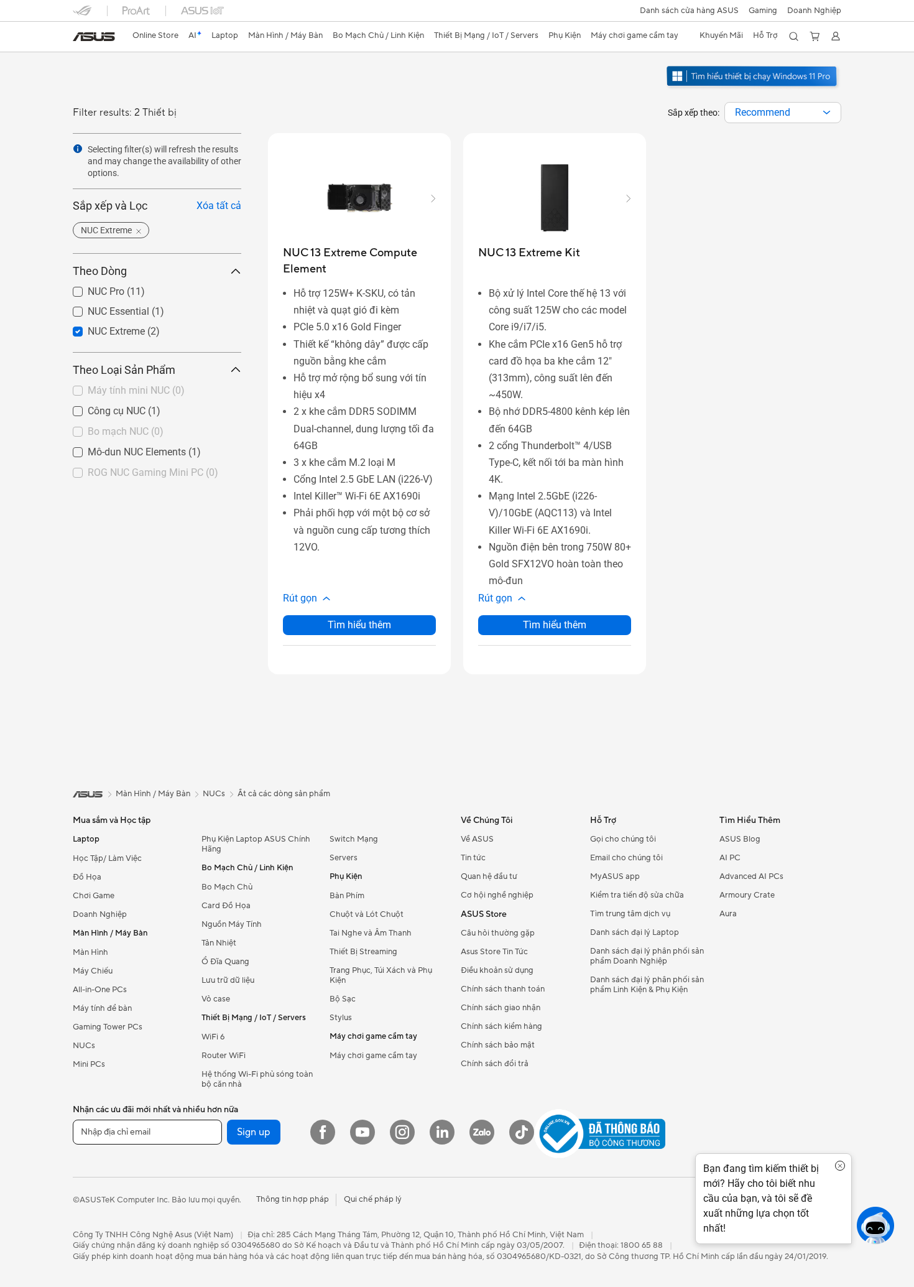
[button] (763, 10)
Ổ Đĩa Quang (225, 962)
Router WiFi (223, 1056)
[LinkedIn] (442, 1132)
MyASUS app (615, 876)
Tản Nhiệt (218, 943)
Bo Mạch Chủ (226, 887)
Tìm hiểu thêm (359, 625)
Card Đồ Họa (226, 906)
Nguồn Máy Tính (231, 924)
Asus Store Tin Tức (494, 952)
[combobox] (782, 112)
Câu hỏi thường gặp (498, 933)
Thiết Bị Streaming (363, 952)
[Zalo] (481, 1132)
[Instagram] (402, 1132)
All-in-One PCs (100, 990)
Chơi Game (93, 896)
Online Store (155, 35)
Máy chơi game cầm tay (373, 1056)
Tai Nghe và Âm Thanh (371, 933)
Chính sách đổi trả (495, 1064)
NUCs (84, 1046)
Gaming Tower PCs (107, 1027)
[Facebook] (322, 1132)
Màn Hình (90, 952)
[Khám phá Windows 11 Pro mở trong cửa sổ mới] (753, 87)
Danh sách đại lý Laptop (634, 932)
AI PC (730, 858)
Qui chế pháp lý (373, 1199)
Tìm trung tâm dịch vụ (630, 914)
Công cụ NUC (102, 408)
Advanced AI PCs (751, 876)
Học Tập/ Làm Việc (107, 858)
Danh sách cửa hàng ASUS (689, 11)
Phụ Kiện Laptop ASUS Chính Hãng (255, 844)
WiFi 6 (212, 1037)
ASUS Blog (739, 839)
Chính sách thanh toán (503, 989)
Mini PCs (89, 1064)
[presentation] (827, 112)
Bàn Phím (347, 896)
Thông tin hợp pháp (292, 1199)
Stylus (341, 1018)
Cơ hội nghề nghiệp (497, 895)
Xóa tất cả (218, 206)
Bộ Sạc (343, 999)
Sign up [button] (253, 1132)
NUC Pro (91, 289)
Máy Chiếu (93, 971)
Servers (344, 858)
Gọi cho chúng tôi (623, 839)
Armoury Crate (747, 895)
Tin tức (473, 858)
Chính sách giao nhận (500, 1008)
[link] (94, 36)
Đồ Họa (87, 877)
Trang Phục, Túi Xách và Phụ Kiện (381, 975)
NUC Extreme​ (101, 328)
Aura (728, 914)
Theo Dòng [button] (100, 271)
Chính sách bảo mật (498, 1045)
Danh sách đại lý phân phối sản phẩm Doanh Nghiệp (647, 956)
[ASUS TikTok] (521, 1132)
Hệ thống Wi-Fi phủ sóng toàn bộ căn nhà (257, 1079)
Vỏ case (215, 999)
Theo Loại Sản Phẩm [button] (124, 369)
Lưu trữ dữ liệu (227, 980)
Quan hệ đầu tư (489, 876)
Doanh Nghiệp (814, 11)
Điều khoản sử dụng (497, 970)
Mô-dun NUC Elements (122, 449)
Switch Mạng (354, 839)
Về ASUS (477, 839)
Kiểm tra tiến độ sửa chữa (637, 895)
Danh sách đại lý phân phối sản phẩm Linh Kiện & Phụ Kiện (647, 985)
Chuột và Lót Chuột (367, 914)
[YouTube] (362, 1132)
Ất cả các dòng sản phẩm (284, 794)
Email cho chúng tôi (626, 858)
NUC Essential (103, 308)
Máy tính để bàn (102, 1008)
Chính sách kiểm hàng (501, 1026)
